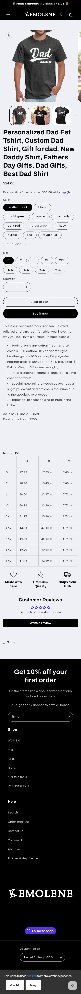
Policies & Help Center (23, 858)
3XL (10, 269)
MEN (11, 749)
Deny (33, 985)
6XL (60, 271)
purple (12, 234)
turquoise (16, 245)
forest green (41, 227)
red (29, 234)
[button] (8, 14)
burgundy (62, 216)
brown (40, 216)
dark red (13, 225)
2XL (62, 260)
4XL (26, 269)
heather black (17, 207)
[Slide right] (76, 116)
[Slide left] (4, 116)
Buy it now (40, 313)
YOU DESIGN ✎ (19, 786)
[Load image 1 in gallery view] (19, 115)
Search (13, 812)
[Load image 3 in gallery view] (61, 115)
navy (62, 225)
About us (14, 849)
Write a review (40, 623)
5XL (42, 269)
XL (47, 260)
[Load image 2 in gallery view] (40, 115)
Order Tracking (18, 821)
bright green (16, 216)
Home (12, 768)
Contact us (15, 831)
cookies (32, 976)
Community (16, 840)
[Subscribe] (68, 717)
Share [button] (11, 642)
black (42, 207)
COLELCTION (17, 777)
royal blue (50, 234)
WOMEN (14, 740)
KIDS (11, 759)
